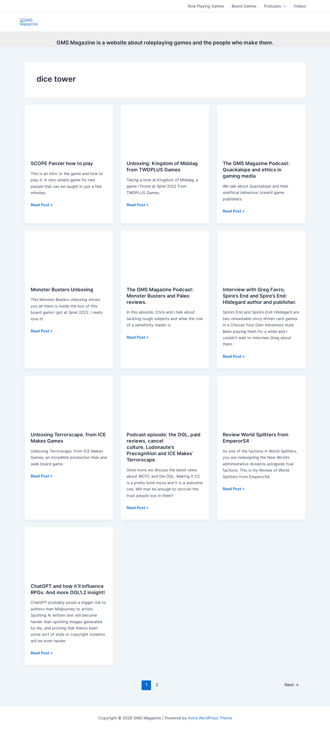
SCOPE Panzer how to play (62, 163)
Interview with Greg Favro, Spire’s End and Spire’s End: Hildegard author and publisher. (259, 296)
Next (292, 684)
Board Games (244, 6)
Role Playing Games (206, 6)
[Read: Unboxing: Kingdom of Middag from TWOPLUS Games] (165, 129)
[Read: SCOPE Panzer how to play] (69, 129)
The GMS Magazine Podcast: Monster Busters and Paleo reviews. (160, 296)
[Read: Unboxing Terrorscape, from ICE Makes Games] (69, 400)
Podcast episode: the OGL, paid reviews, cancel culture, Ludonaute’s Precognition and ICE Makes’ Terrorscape (164, 447)
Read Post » (42, 205)
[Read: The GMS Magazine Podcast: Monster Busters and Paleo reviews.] (165, 255)
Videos (300, 6)
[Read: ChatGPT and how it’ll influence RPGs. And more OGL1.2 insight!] (69, 551)
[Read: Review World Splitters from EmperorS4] (261, 400)
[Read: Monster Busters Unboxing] (69, 255)
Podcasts (272, 6)
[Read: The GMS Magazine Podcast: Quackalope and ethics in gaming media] (261, 129)
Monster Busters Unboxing (62, 289)
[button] (283, 6)
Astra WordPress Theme (210, 717)
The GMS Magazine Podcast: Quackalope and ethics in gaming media (256, 170)
